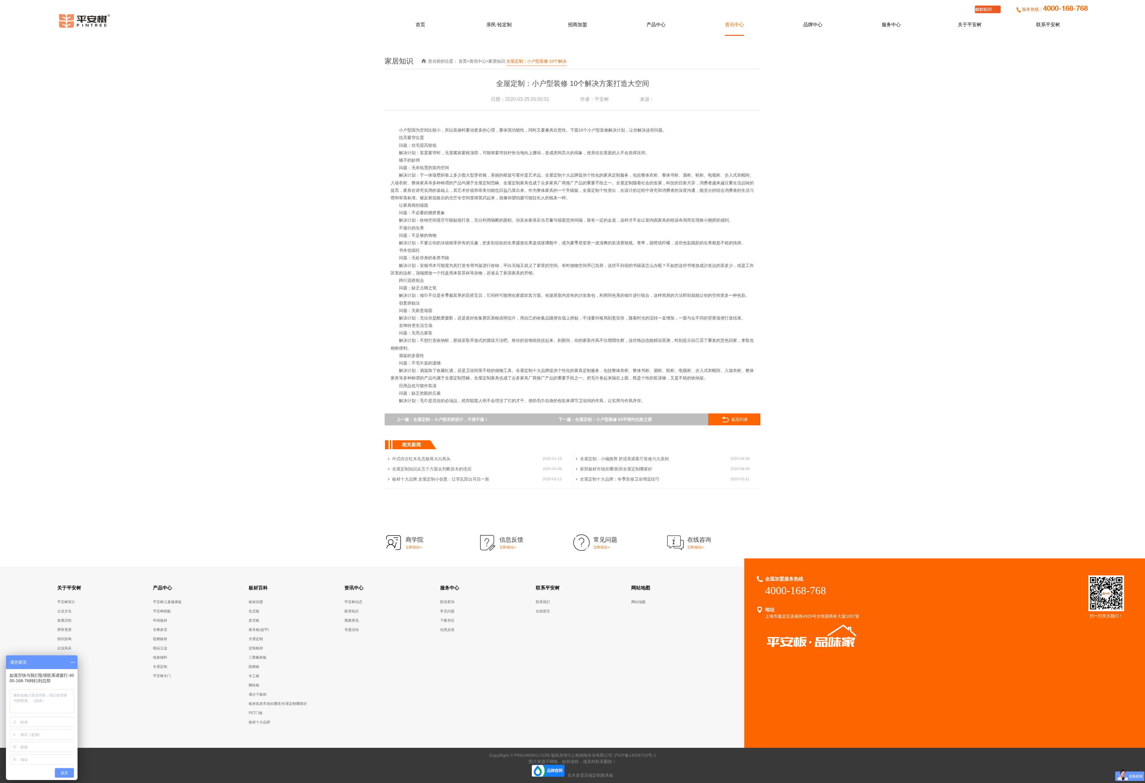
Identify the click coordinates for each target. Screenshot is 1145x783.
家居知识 (496, 61)
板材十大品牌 (259, 722)
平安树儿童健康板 (167, 602)
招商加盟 (577, 24)
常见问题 (447, 611)
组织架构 (64, 639)
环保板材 (160, 620)
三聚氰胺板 (258, 657)
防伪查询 (447, 602)
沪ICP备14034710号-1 (635, 755)
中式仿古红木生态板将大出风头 (421, 458)
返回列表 (739, 419)
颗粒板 (254, 685)
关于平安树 (970, 24)
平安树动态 (353, 602)
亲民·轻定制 (499, 24)
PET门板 (256, 713)
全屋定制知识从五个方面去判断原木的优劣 (431, 469)
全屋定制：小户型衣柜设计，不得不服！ (450, 419)
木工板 (254, 676)
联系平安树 (1048, 24)
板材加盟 (256, 602)
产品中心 (656, 24)
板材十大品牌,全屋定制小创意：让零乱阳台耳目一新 (440, 479)
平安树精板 (162, 611)
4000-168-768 (1065, 9)
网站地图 (640, 587)
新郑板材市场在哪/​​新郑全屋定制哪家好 (616, 469)
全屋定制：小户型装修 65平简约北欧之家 (613, 419)
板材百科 (258, 587)
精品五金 (160, 648)
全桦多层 (160, 630)
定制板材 (256, 648)
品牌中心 (812, 24)
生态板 (254, 611)
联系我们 (543, 602)
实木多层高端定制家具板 (590, 775)
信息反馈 (447, 630)
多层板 (254, 620)
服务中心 (891, 24)
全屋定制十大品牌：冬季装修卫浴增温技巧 (619, 479)
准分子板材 (258, 694)
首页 (420, 24)
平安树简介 (66, 602)
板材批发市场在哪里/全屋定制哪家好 (278, 704)
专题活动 (351, 630)
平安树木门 (162, 676)
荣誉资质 (64, 630)
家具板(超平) (259, 630)
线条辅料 (160, 657)
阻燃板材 (160, 639)
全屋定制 (160, 667)
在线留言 (543, 611)
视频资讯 (351, 620)
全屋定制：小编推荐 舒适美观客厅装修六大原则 (624, 458)
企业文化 (64, 611)
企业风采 (64, 648)
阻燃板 (254, 667)
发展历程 (64, 620)
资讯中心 (734, 24)
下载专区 (447, 620)
